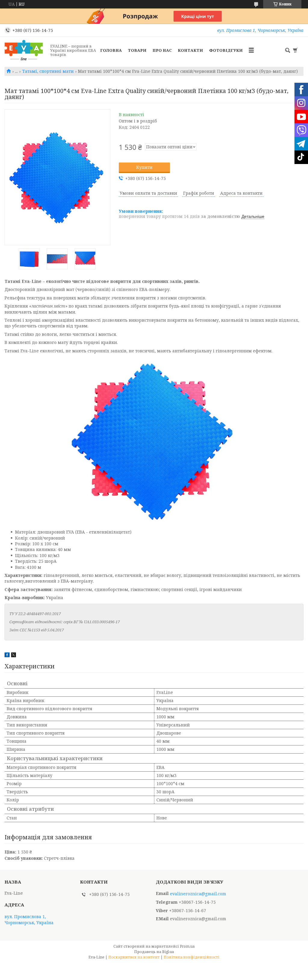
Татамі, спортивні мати (48, 71)
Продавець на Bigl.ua (154, 951)
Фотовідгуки (226, 50)
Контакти (190, 50)
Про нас (162, 50)
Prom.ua (187, 946)
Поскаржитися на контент (134, 957)
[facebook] (7, 655)
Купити (144, 167)
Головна (111, 50)
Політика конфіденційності (192, 957)
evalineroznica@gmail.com (198, 893)
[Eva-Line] (26, 50)
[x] (13, 655)
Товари (137, 50)
